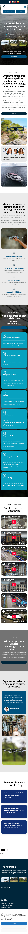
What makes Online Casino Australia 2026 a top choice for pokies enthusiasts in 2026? (13, 826)
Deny (14, 927)
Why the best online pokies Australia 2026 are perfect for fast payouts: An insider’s (14, 810)
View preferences (14, 930)
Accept (14, 923)
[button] (26, 910)
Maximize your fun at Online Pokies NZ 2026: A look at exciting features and (14, 795)
